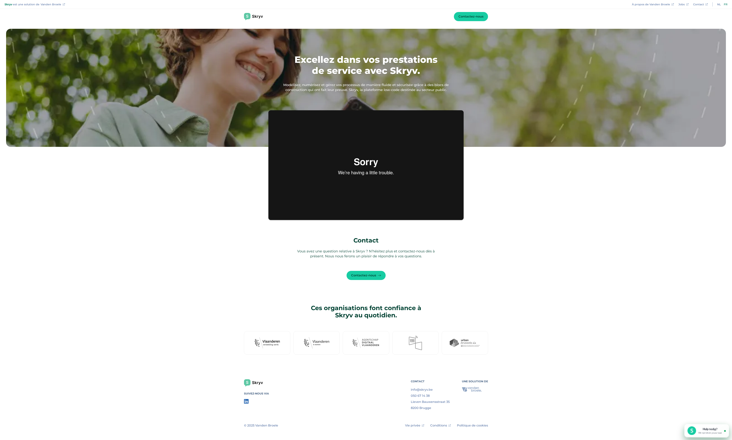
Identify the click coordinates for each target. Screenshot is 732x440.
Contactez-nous (470, 16)
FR (725, 4)
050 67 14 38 (420, 396)
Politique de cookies (472, 425)
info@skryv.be (422, 389)
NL (719, 4)
